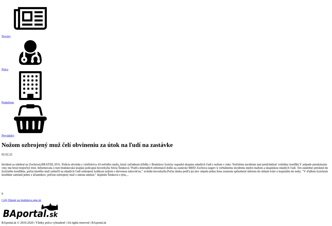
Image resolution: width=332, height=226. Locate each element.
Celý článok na (21, 200)
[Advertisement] (166, 185)
